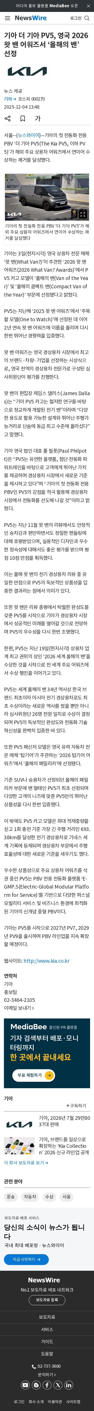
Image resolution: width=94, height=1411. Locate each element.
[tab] (47, 1317)
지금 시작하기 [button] (24, 1259)
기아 (10, 99)
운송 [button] (11, 1197)
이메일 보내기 (19, 1008)
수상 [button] (49, 1197)
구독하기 (78, 1106)
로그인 (19, 1401)
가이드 (47, 1342)
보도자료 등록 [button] (47, 1299)
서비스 (47, 1329)
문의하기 (47, 1374)
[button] (7, 118)
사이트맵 (73, 1401)
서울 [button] (66, 1197)
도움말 (47, 1354)
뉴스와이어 (28, 135)
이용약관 (55, 1401)
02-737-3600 (49, 1366)
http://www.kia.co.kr (46, 961)
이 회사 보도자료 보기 (26, 1163)
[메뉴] (6, 18)
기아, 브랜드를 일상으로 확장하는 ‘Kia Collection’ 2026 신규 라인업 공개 (64, 1145)
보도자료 (47, 1317)
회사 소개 (36, 1401)
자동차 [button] (30, 1197)
